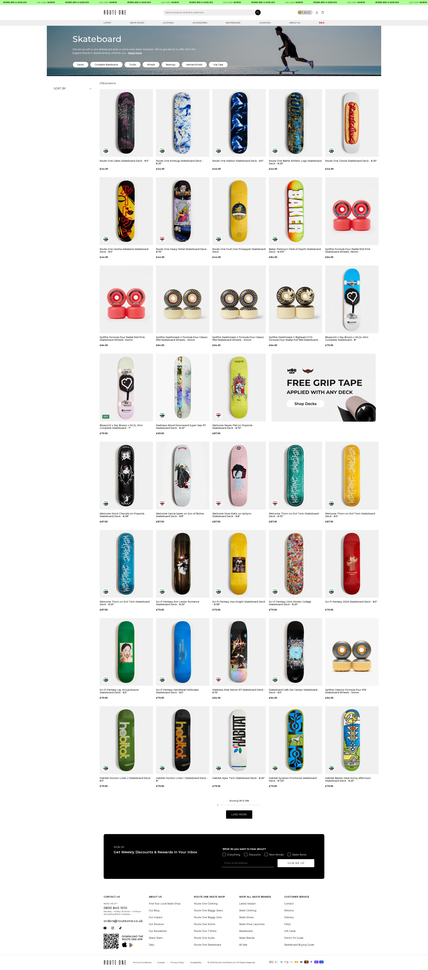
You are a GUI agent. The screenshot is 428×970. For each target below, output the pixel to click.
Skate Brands (246, 938)
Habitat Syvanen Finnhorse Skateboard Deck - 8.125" (293, 779)
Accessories (200, 22)
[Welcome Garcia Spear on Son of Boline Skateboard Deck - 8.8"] (182, 475)
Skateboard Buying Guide (299, 944)
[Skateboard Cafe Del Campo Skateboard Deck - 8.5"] (295, 652)
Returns (289, 910)
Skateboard (233, 22)
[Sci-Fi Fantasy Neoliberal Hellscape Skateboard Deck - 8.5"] (182, 652)
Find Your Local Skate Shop (165, 903)
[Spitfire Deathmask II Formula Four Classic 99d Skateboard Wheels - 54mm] (182, 299)
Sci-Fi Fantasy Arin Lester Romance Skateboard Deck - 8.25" (177, 603)
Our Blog (154, 910)
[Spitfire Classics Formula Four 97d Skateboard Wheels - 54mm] (352, 652)
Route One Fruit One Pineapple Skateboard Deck (238, 250)
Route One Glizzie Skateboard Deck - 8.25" (351, 160)
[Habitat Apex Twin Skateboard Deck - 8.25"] (239, 740)
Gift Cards (290, 931)
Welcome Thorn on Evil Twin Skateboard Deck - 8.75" (294, 515)
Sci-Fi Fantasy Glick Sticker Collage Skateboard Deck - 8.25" (290, 603)
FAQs (287, 924)
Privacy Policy (177, 962)
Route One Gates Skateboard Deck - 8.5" (124, 160)
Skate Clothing (247, 910)
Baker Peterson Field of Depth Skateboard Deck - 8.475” (295, 250)
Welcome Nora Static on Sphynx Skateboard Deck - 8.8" (231, 515)
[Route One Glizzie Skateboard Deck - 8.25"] (352, 123)
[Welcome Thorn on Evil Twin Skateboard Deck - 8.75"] (295, 475)
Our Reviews (156, 924)
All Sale (243, 944)
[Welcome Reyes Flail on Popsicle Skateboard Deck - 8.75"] (239, 387)
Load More (239, 814)
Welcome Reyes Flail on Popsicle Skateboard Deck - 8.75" (232, 426)
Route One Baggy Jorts (208, 917)
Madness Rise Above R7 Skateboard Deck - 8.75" (238, 691)
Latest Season (247, 903)
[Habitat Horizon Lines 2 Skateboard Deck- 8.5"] (126, 740)
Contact (289, 903)
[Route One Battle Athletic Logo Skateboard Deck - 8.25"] (295, 123)
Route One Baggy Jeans (208, 910)
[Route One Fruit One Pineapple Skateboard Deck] (239, 211)
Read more (135, 53)
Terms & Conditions (142, 962)
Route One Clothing (206, 903)
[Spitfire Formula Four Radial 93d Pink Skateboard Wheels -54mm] (126, 299)
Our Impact (155, 917)
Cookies (161, 962)
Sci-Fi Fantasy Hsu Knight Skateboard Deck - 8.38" (238, 603)
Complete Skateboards (106, 64)
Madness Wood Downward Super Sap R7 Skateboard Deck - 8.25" (181, 426)
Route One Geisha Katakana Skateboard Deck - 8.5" (124, 250)
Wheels (151, 64)
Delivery (289, 917)
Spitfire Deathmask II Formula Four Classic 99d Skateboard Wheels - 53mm (238, 338)
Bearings (170, 64)
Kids (106, 417)
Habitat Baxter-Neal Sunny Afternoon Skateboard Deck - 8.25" (348, 779)
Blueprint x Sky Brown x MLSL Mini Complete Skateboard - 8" (346, 338)
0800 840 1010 (115, 908)
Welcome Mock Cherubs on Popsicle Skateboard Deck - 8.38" (122, 515)
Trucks (132, 64)
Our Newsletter (158, 931)
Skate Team (156, 938)
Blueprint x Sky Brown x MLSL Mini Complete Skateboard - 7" (121, 426)
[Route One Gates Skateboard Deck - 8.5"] (126, 123)
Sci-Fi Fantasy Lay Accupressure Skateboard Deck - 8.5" (119, 691)
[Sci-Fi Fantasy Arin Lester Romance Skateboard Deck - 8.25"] (182, 564)
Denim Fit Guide (293, 938)
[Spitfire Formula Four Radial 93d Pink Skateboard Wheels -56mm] (352, 211)
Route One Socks (204, 938)
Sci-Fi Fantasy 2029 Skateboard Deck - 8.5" (351, 601)
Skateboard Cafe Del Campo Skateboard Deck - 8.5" (293, 691)
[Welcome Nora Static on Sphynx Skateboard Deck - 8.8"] (239, 475)
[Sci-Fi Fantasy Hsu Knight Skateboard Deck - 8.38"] (239, 564)
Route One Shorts (204, 924)
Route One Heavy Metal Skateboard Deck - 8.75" (182, 250)
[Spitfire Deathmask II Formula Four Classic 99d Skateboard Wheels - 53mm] (239, 299)
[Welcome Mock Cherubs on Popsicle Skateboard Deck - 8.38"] (126, 475)
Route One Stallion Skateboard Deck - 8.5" (237, 160)
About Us (294, 22)
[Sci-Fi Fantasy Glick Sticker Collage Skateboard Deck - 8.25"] (295, 564)
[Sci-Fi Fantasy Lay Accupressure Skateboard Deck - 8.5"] (126, 652)
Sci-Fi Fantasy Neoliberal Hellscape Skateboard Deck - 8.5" (177, 691)
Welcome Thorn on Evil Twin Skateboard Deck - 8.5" (350, 515)
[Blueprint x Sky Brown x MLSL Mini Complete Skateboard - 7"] (126, 387)
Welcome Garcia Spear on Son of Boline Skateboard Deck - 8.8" (180, 515)
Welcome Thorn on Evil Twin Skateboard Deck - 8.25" (124, 603)
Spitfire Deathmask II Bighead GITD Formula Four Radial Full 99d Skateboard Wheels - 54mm (293, 338)
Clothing (168, 22)
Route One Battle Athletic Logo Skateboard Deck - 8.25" (295, 162)
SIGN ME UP (296, 863)
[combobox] (212, 12)
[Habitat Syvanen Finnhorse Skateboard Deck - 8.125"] (295, 740)
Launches (265, 22)
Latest (107, 22)
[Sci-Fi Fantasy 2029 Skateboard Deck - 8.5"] (352, 564)
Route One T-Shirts (205, 931)
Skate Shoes (137, 22)
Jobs (151, 944)
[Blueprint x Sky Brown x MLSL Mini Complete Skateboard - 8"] (352, 299)
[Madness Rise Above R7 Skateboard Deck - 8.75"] (239, 652)
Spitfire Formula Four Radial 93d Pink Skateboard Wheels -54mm (122, 338)
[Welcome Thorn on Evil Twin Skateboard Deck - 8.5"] (352, 475)
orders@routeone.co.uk (123, 921)
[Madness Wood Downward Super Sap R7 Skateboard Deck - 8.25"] (182, 387)
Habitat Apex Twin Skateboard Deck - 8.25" (238, 778)
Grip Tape (218, 64)
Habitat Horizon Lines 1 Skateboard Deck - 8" (182, 779)
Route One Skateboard (207, 944)
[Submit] (258, 12)
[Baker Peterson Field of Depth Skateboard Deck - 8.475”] (295, 211)
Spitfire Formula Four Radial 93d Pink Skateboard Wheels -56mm (347, 250)
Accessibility (196, 962)
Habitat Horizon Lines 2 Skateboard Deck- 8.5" (125, 779)
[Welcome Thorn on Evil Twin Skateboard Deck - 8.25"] (126, 564)
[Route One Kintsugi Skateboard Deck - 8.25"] (182, 123)
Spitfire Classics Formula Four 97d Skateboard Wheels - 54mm (345, 691)
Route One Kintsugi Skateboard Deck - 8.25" (179, 162)
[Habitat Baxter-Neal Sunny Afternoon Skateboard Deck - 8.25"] (352, 740)
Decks (80, 64)
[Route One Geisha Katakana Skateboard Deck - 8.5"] (126, 211)
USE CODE (28, 2)
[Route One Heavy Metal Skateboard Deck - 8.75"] (182, 211)
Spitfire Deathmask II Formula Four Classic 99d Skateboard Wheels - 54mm (182, 338)
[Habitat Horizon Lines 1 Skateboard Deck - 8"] (182, 740)
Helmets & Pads (194, 64)
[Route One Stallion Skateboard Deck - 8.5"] (239, 123)
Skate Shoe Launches (251, 924)
